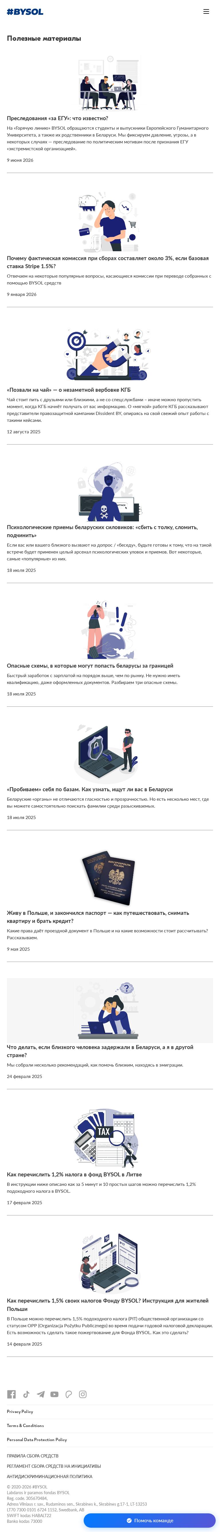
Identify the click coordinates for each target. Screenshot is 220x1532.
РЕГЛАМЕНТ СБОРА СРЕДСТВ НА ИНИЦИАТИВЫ (54, 1466)
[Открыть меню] (206, 11)
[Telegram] (41, 1394)
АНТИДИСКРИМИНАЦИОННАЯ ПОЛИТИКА (49, 1476)
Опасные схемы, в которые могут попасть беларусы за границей (90, 665)
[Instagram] (82, 1394)
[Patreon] (68, 1394)
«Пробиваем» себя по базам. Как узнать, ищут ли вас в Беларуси (90, 789)
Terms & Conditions (25, 1425)
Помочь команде (153, 1520)
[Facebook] (11, 1394)
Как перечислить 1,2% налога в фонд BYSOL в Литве (74, 1174)
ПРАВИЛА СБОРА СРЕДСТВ (32, 1456)
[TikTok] (26, 1394)
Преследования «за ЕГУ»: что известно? (57, 118)
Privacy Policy (20, 1411)
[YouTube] (54, 1394)
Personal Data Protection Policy (37, 1440)
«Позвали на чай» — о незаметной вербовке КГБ (69, 389)
